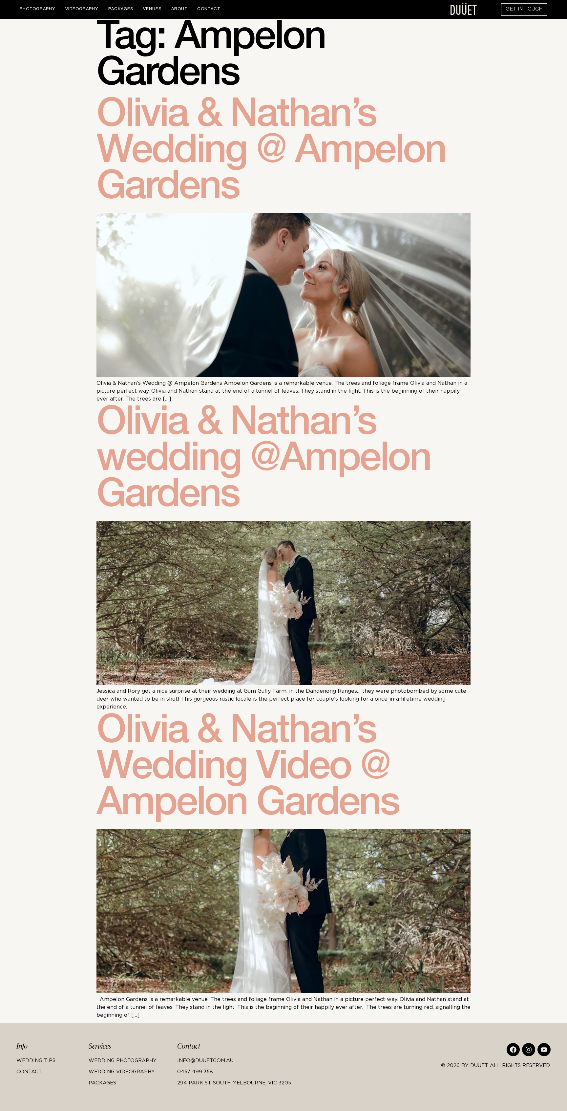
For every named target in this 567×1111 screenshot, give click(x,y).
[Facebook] (513, 1049)
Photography (37, 9)
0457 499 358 (195, 1071)
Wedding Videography (122, 1071)
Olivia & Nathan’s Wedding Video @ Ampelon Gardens (247, 769)
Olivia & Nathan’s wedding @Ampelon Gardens (263, 461)
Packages (120, 9)
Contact (208, 9)
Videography (81, 9)
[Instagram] (528, 1049)
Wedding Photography (123, 1060)
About (179, 9)
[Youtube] (544, 1049)
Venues (152, 9)
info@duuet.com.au (205, 1060)
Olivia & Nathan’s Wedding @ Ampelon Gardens (271, 153)
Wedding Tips (35, 1060)
